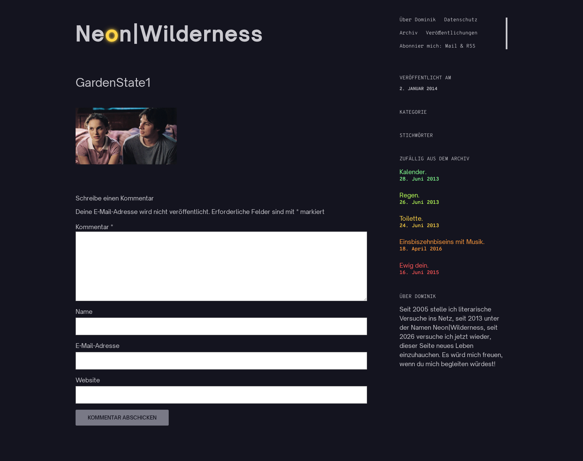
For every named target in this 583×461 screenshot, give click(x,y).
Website (88, 380)
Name (84, 311)
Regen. (409, 195)
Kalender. (412, 171)
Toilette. (411, 218)
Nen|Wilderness (169, 33)
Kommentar (94, 227)
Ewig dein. (413, 265)
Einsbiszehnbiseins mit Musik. (441, 241)
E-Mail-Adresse (97, 345)
